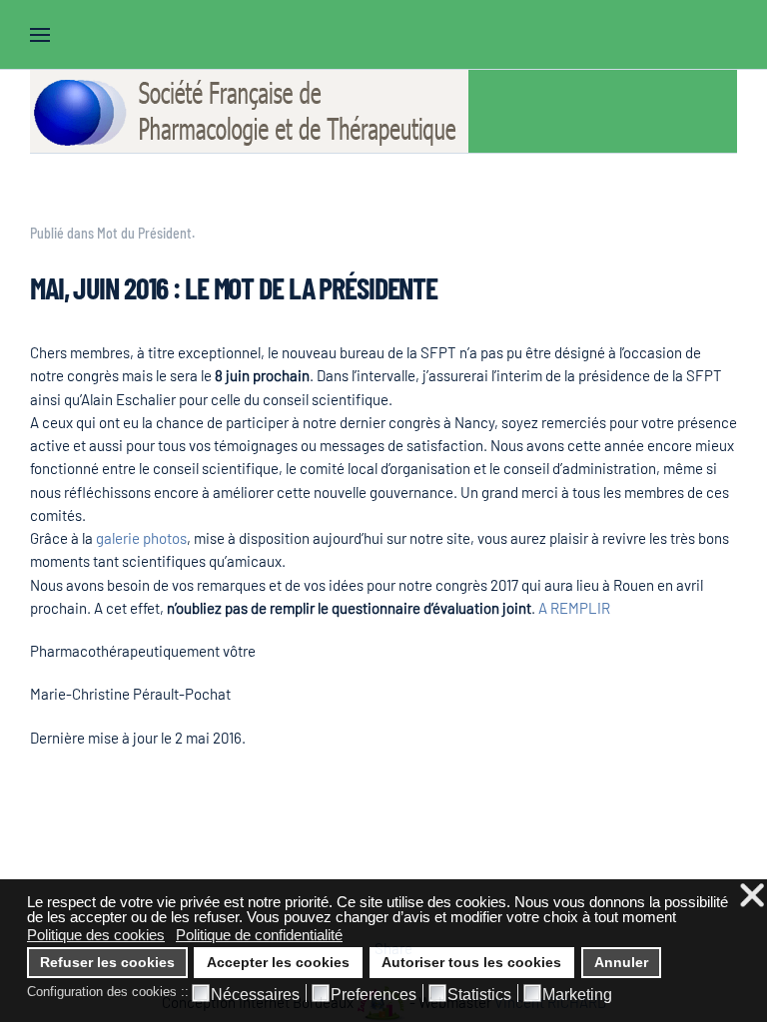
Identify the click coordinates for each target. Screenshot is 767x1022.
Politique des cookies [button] (96, 934)
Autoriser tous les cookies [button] (471, 962)
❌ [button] (752, 895)
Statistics (479, 994)
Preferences (373, 994)
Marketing (577, 994)
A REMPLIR (574, 608)
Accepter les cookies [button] (278, 962)
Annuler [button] (621, 962)
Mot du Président (144, 233)
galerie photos (141, 538)
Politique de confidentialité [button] (259, 934)
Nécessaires (255, 994)
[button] (40, 35)
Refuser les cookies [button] (107, 962)
